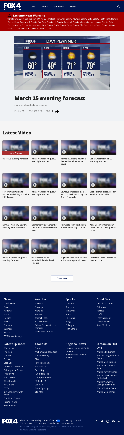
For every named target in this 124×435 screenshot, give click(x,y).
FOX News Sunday (13, 336)
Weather (40, 299)
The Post (8, 355)
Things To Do (103, 321)
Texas (7, 307)
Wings (69, 321)
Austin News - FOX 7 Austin (76, 356)
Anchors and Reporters (46, 351)
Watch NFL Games (106, 351)
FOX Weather (41, 321)
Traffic (100, 314)
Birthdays (101, 307)
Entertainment (104, 317)
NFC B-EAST (10, 384)
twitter (102, 421)
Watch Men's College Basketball (107, 377)
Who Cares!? (10, 377)
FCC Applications (43, 377)
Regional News (76, 344)
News (7, 299)
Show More (62, 278)
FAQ (37, 359)
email (119, 421)
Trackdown (9, 373)
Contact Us (40, 348)
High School (71, 328)
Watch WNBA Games (107, 388)
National (8, 310)
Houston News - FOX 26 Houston (77, 349)
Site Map (39, 391)
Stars (68, 314)
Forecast (39, 303)
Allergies (39, 310)
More (73, 6)
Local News (9, 303)
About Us (41, 344)
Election (7, 317)
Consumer (9, 325)
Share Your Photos (44, 331)
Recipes (100, 310)
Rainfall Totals (42, 317)
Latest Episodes (14, 344)
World (6, 314)
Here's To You (11, 401)
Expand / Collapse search (118, 6)
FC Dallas (70, 317)
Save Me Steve (104, 325)
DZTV (6, 388)
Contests (39, 384)
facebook (96, 421)
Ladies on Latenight (13, 366)
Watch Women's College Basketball (106, 383)
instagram (107, 421)
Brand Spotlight (42, 388)
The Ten (8, 351)
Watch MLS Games (106, 391)
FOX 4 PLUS (40, 381)
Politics (7, 321)
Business (8, 328)
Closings (39, 307)
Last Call (8, 362)
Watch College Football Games (108, 357)
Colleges (70, 325)
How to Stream (42, 362)
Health (7, 332)
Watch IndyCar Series (107, 371)
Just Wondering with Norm (13, 393)
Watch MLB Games (106, 361)
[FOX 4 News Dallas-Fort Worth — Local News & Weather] (14, 6)
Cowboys (70, 303)
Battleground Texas (13, 370)
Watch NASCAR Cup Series (106, 367)
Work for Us (40, 366)
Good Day (103, 299)
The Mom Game (12, 398)
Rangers (70, 307)
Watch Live (9, 348)
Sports (70, 299)
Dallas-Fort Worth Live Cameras (46, 326)
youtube (113, 421)
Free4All (7, 359)
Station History (42, 355)
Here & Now (10, 405)
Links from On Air (105, 303)
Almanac (39, 314)
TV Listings (40, 370)
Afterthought (10, 381)
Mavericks (70, 310)
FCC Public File (42, 373)
